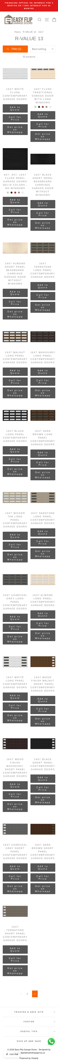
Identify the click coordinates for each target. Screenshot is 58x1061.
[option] (29, 6)
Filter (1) (16, 49)
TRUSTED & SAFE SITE (29, 1012)
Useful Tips (29, 1031)
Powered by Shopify (29, 1058)
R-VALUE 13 (29, 32)
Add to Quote (15, 108)
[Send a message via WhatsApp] (51, 1041)
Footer (29, 1022)
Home (18, 32)
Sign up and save (29, 1041)
